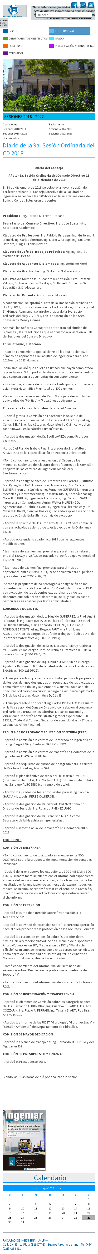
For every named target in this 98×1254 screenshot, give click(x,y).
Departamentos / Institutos (28, 38)
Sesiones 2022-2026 (60, 133)
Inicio (13, 31)
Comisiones (10, 124)
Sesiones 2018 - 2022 (15, 133)
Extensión (16, 53)
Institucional (64, 31)
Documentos (11, 138)
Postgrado (16, 46)
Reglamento (56, 124)
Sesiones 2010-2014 (14, 129)
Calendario (50, 1177)
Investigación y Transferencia (75, 46)
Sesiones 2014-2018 (60, 129)
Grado (59, 38)
